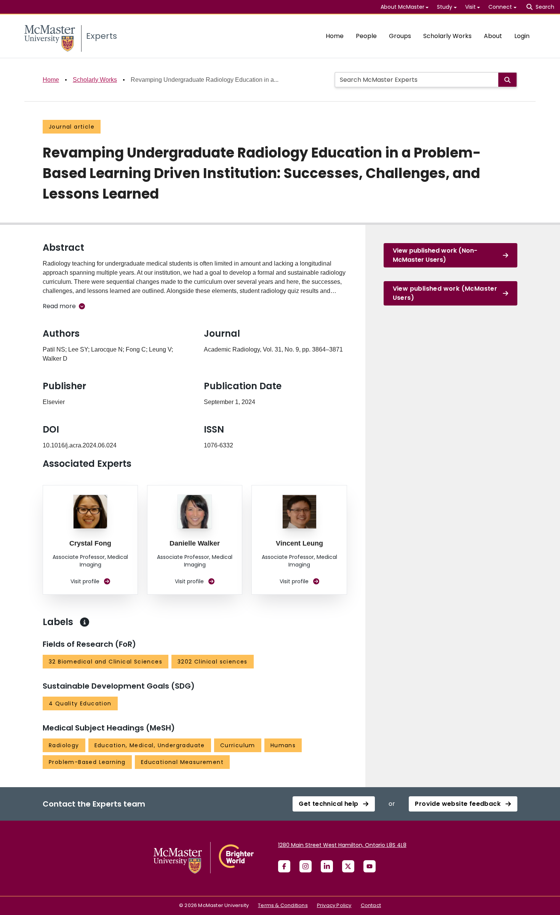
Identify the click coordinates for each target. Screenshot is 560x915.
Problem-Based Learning (87, 762)
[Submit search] (507, 80)
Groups (400, 36)
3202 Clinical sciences (213, 661)
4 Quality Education (80, 703)
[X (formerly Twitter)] (348, 866)
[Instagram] (305, 866)
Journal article (71, 126)
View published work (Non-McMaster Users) (435, 255)
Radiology (64, 745)
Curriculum (237, 745)
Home (335, 36)
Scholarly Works (447, 36)
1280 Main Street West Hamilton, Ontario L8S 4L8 (342, 845)
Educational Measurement (182, 762)
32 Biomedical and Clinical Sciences (105, 661)
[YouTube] (369, 866)
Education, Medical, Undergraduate (149, 745)
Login (522, 36)
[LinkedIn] (327, 866)
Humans (283, 745)
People (366, 36)
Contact (371, 905)
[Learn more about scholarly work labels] (84, 622)
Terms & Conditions (283, 905)
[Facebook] (284, 866)
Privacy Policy (334, 905)
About (493, 36)
